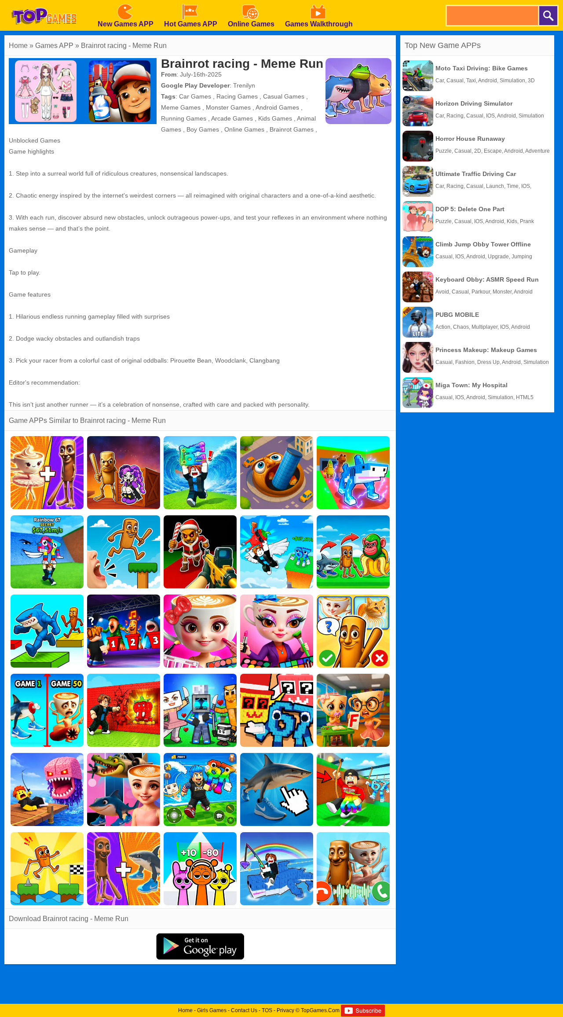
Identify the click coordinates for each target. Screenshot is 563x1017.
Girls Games (212, 1010)
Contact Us (244, 1010)
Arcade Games (232, 118)
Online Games (244, 129)
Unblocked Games (34, 140)
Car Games (195, 96)
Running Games (183, 118)
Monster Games (228, 107)
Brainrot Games (292, 129)
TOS (267, 1010)
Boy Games (202, 129)
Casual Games (283, 96)
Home (18, 45)
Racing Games (237, 96)
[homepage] (44, 3)
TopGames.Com (320, 1010)
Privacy (285, 1010)
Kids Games (275, 118)
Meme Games (181, 107)
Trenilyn (244, 85)
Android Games (277, 107)
